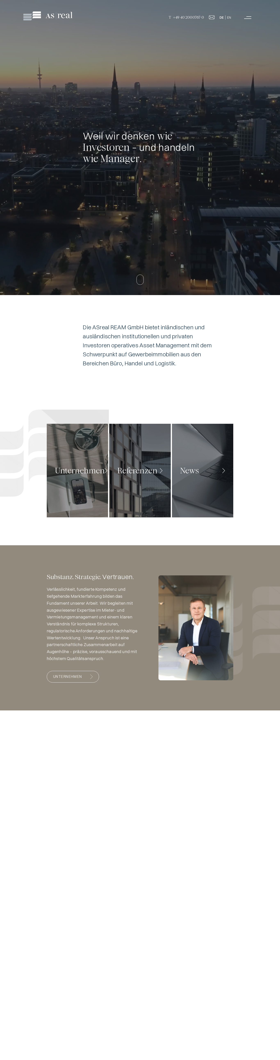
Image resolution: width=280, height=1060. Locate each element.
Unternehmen (67, 676)
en (229, 17)
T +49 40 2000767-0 (186, 17)
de (222, 17)
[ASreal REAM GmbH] (48, 15)
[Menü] (247, 17)
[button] (140, 280)
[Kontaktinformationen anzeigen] (212, 17)
